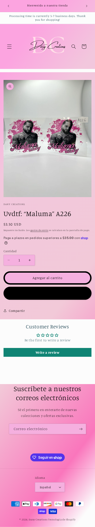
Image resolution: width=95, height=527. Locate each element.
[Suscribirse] (81, 428)
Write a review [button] (48, 352)
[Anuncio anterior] (8, 6)
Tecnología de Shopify (61, 519)
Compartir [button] (17, 311)
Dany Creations (38, 519)
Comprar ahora (47, 293)
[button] (9, 46)
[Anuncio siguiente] (86, 6)
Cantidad (10, 251)
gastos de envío (39, 230)
